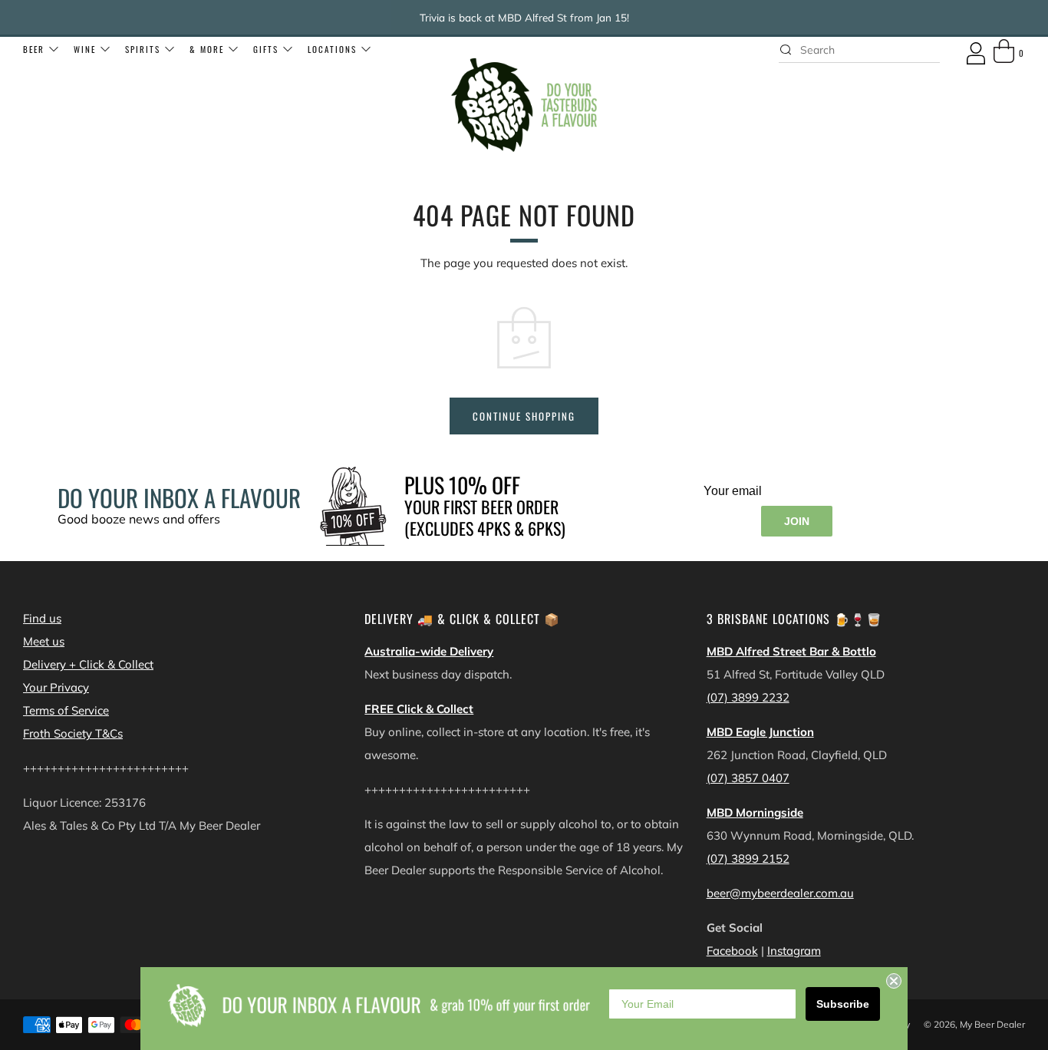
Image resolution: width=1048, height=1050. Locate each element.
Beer (33, 49)
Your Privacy (56, 687)
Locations (332, 49)
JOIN (796, 521)
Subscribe (842, 1004)
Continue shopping (524, 416)
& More (206, 49)
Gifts (265, 49)
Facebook (732, 950)
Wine (85, 49)
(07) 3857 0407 (748, 778)
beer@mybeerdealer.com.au (780, 893)
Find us (42, 618)
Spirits (142, 49)
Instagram (794, 950)
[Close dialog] (893, 981)
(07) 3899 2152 (748, 858)
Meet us (43, 641)
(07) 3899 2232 (748, 697)
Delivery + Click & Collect (88, 664)
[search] (859, 50)
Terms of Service (66, 710)
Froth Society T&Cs (73, 733)
